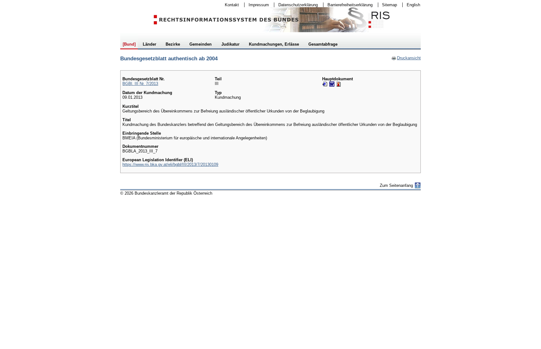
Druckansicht (406, 58)
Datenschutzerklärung (296, 4)
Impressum (257, 4)
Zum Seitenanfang (396, 185)
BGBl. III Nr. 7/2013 (140, 83)
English (413, 4)
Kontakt (230, 4)
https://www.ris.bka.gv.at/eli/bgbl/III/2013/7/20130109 (170, 164)
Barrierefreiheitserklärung (348, 4)
